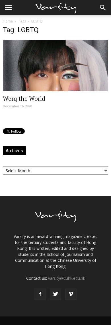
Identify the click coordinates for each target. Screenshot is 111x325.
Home (8, 21)
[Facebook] (40, 294)
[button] (103, 7)
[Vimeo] (71, 294)
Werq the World (24, 98)
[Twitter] (55, 294)
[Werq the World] (55, 65)
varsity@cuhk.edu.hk (66, 278)
